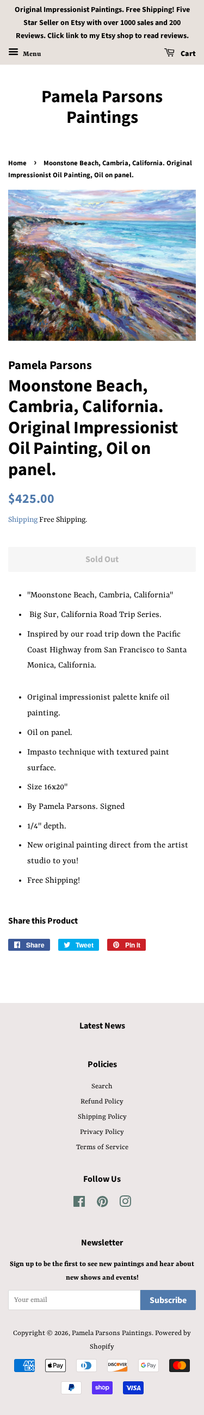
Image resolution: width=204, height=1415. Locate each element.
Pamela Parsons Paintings (102, 107)
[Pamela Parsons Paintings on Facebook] (79, 1204)
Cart (187, 54)
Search (102, 1086)
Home (17, 163)
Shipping (23, 519)
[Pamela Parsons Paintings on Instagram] (125, 1204)
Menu (31, 54)
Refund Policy (102, 1102)
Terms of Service (102, 1147)
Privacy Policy (102, 1132)
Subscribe (168, 1300)
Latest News (102, 1026)
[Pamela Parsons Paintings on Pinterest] (102, 1204)
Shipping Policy (102, 1117)
